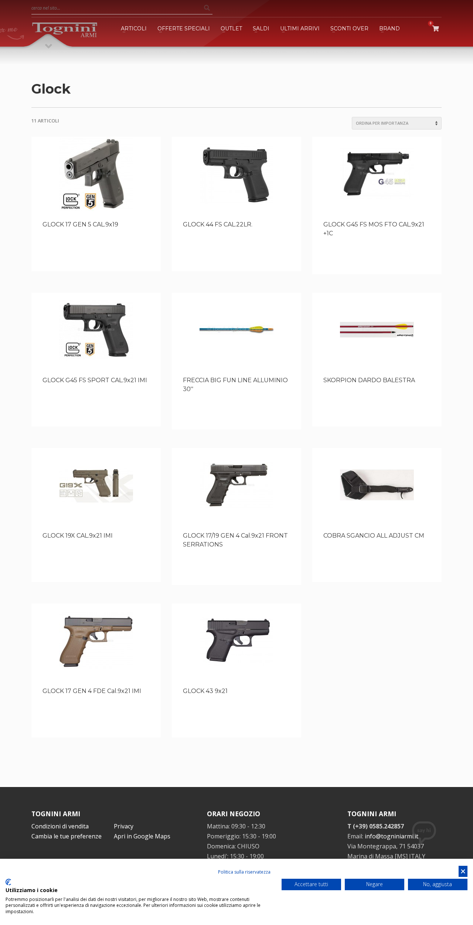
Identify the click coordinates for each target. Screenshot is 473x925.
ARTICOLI (134, 28)
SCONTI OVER (349, 28)
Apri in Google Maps (142, 836)
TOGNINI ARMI (55, 813)
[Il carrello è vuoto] (437, 28)
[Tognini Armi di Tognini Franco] (64, 28)
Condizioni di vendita (60, 826)
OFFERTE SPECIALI (183, 28)
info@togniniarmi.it (391, 836)
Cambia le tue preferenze (66, 836)
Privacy (123, 826)
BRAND (389, 28)
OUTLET (231, 28)
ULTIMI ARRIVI (300, 28)
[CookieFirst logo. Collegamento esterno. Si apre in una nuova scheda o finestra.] (8, 882)
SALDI (261, 28)
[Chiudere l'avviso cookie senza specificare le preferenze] (463, 871)
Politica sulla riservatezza (244, 872)
